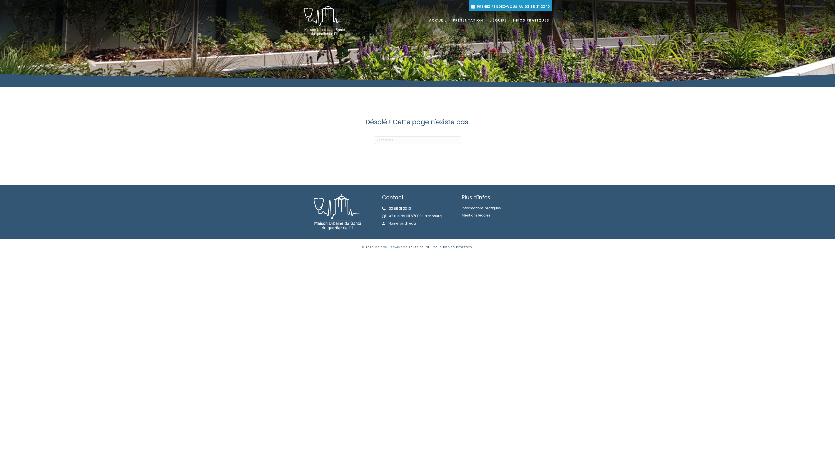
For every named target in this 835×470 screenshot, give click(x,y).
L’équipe (498, 20)
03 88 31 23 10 (400, 208)
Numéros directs (402, 223)
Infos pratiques (531, 20)
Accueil (438, 20)
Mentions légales (476, 215)
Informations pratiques (481, 208)
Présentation (468, 20)
